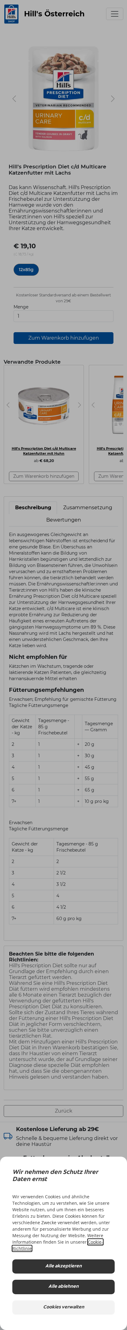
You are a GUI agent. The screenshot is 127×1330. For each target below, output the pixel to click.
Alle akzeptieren (63, 1266)
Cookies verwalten (63, 1307)
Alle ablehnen (63, 1286)
